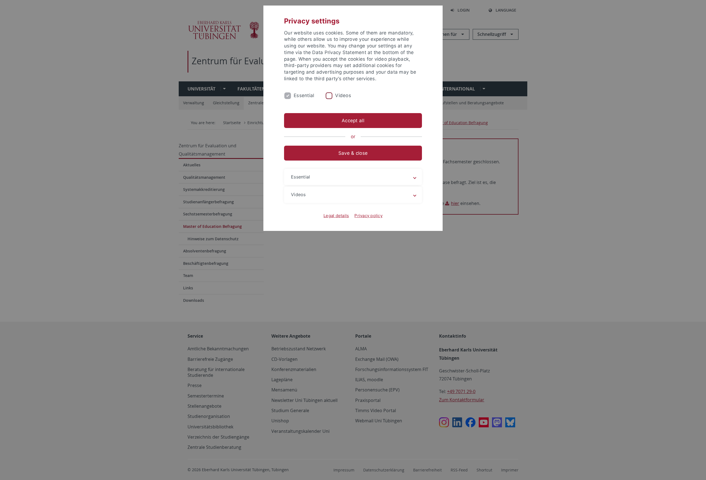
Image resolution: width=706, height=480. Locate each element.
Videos (343, 95)
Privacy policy (368, 215)
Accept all (353, 120)
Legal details (336, 215)
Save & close (353, 153)
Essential (304, 95)
